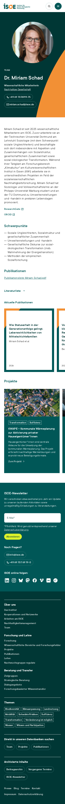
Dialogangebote (13, 684)
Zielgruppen (11, 675)
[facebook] (34, 580)
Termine (25, 788)
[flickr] (48, 580)
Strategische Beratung (16, 680)
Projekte (9, 649)
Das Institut (10, 610)
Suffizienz (46, 714)
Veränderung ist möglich (39, 719)
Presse (8, 788)
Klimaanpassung (31, 708)
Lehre (7, 658)
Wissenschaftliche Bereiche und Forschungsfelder (32, 645)
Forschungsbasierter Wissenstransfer (25, 689)
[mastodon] (28, 580)
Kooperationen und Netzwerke (21, 614)
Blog (16, 788)
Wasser (9, 725)
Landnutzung (51, 708)
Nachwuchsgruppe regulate (19, 662)
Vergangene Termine (40, 769)
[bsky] (21, 580)
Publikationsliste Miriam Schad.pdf (25, 278)
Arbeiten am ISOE (14, 618)
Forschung (10, 640)
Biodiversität (12, 708)
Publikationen (11, 654)
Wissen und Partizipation (30, 725)
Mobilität (10, 714)
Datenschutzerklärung (16, 529)
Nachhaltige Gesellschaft (17, 89)
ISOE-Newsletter (15, 776)
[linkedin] (7, 580)
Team (7, 627)
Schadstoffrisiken (28, 714)
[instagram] (14, 580)
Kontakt (36, 788)
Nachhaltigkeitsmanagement (20, 623)
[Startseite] (16, 6)
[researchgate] (55, 580)
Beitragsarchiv (14, 769)
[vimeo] (41, 580)
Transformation (13, 719)
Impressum (10, 794)
